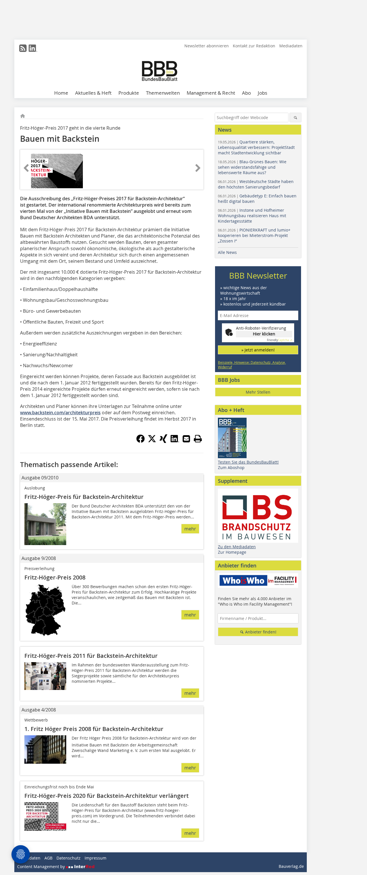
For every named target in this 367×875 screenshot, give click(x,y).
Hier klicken (264, 334)
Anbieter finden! (260, 632)
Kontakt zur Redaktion (254, 45)
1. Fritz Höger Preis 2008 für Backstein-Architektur (93, 729)
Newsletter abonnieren (206, 45)
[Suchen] (295, 117)
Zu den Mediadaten (237, 546)
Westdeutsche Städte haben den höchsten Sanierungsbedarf (256, 184)
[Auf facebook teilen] (140, 441)
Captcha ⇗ (279, 340)
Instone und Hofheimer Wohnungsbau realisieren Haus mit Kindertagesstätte (252, 215)
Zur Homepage (232, 552)
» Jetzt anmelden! (258, 350)
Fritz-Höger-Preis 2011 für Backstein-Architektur (91, 656)
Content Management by (41, 866)
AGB (48, 858)
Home (61, 93)
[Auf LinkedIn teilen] (175, 441)
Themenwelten (163, 93)
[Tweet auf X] (152, 441)
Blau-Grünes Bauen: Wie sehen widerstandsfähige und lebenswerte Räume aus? (252, 167)
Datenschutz (68, 858)
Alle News (227, 252)
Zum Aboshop (231, 467)
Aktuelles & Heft (93, 93)
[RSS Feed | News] (23, 48)
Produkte (128, 93)
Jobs (262, 93)
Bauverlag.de (291, 866)
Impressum (95, 858)
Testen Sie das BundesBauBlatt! (248, 462)
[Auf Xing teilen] (163, 441)
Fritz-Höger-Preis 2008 (54, 577)
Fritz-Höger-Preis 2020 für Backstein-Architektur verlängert (106, 796)
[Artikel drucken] (198, 438)
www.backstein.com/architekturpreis (60, 412)
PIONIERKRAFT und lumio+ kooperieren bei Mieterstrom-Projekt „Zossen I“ (254, 235)
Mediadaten (290, 45)
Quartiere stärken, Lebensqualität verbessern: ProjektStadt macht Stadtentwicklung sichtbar (256, 147)
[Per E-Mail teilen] (186, 438)
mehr (190, 529)
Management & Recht (211, 93)
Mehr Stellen (258, 392)
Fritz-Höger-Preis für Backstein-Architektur (84, 497)
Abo (246, 93)
